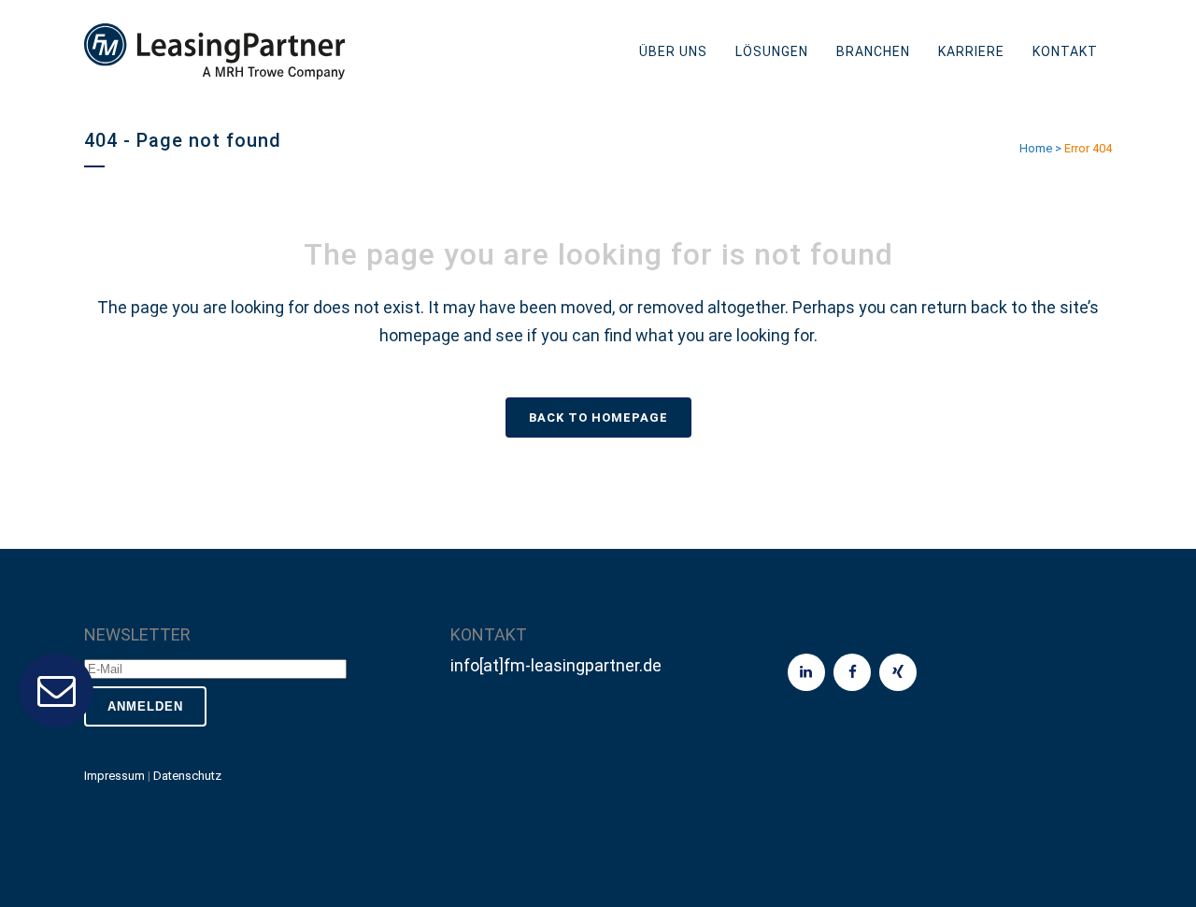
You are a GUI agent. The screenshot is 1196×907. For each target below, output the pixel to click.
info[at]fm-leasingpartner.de (556, 665)
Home (1035, 148)
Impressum (114, 776)
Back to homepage (598, 417)
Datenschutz (187, 776)
